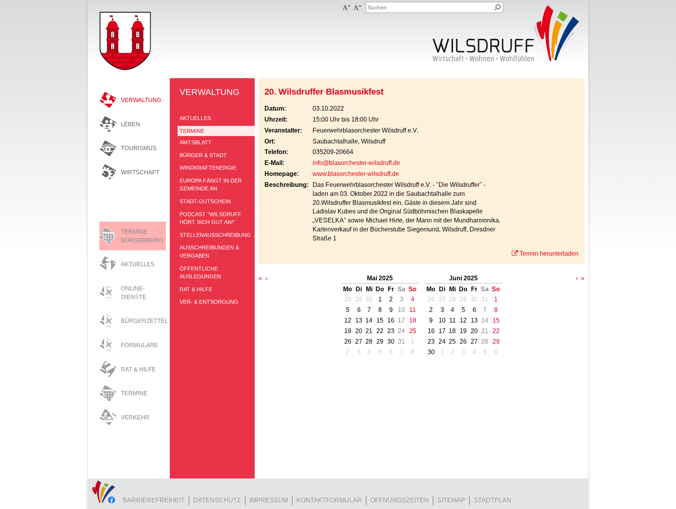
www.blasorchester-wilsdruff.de (356, 173)
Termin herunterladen (549, 253)
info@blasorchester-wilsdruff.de (356, 163)
